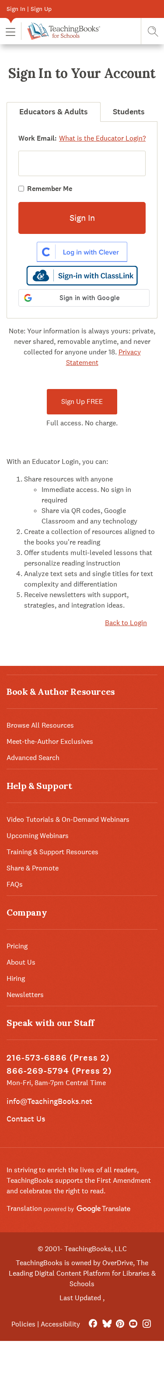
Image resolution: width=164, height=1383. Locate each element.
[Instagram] (147, 1324)
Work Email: (37, 138)
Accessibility (60, 1324)
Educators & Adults (53, 111)
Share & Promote (33, 868)
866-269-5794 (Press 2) (59, 1071)
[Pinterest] (120, 1324)
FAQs (15, 884)
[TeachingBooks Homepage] (60, 31)
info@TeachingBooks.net (49, 1101)
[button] (10, 31)
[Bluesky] (106, 1324)
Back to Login (126, 622)
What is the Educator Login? (102, 138)
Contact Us (26, 1119)
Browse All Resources (40, 725)
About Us (21, 962)
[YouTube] (133, 1324)
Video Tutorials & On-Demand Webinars (68, 819)
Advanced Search (33, 757)
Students (129, 111)
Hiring (16, 978)
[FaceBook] (93, 1324)
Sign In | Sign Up (29, 9)
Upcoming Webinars (38, 835)
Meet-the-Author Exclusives (50, 741)
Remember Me (49, 188)
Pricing (17, 946)
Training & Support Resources (52, 851)
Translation (25, 1208)
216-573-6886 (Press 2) (58, 1058)
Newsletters (25, 994)
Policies (23, 1324)
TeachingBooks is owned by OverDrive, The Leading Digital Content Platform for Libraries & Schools (82, 1273)
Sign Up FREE (82, 401)
